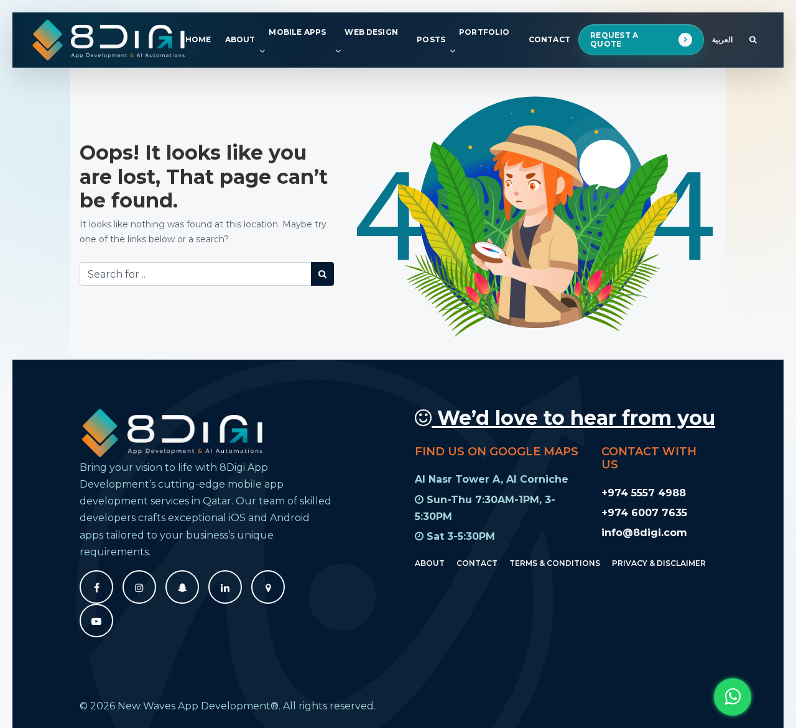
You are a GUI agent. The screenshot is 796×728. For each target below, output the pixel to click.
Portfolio (484, 32)
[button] (732, 697)
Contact (549, 39)
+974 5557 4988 (643, 492)
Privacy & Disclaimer (659, 562)
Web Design (371, 32)
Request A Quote (614, 39)
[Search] (322, 274)
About (240, 39)
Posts (431, 39)
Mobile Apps (297, 32)
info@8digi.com (644, 533)
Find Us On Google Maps (496, 451)
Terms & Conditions (554, 562)
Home (198, 39)
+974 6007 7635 (644, 512)
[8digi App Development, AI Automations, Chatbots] (109, 39)
